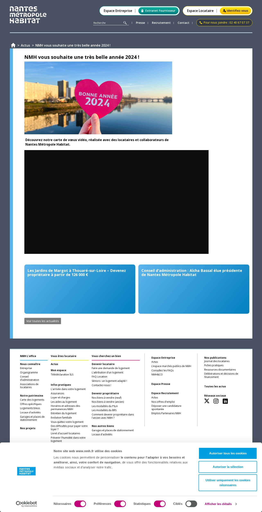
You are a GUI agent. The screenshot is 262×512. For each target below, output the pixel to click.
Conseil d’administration (29, 378)
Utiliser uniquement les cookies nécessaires (228, 482)
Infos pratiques (61, 385)
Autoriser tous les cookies (228, 453)
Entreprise (26, 368)
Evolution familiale (61, 417)
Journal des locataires (216, 361)
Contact (183, 23)
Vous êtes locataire (63, 356)
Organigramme (29, 372)
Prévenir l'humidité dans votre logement (68, 439)
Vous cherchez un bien (106, 356)
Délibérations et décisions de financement (221, 375)
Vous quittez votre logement (67, 422)
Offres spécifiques (30, 404)
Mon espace (58, 370)
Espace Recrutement (165, 393)
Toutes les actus (215, 386)
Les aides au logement (64, 402)
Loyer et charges (60, 397)
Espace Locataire (200, 11)
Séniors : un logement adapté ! (109, 381)
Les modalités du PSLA (105, 406)
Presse (140, 23)
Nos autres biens (103, 426)
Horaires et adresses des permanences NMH (65, 407)
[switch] (120, 504)
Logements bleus (30, 408)
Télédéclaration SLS (62, 374)
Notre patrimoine (31, 395)
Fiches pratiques (213, 365)
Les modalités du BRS (104, 410)
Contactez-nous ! (101, 385)
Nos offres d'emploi (163, 402)
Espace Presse (160, 384)
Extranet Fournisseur (160, 11)
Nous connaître (30, 364)
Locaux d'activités (30, 412)
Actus (54, 364)
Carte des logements (32, 399)
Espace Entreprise (118, 11)
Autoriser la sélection (228, 467)
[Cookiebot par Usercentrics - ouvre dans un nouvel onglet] (26, 504)
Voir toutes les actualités (42, 321)
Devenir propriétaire (105, 393)
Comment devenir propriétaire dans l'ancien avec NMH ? (113, 416)
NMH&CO (157, 374)
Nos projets (27, 428)
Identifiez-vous (237, 11)
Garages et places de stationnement (32, 418)
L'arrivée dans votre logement (68, 389)
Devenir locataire (103, 364)
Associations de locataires (29, 386)
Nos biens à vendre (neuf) (106, 397)
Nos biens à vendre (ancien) (108, 402)
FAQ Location (99, 376)
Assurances (57, 393)
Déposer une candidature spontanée (166, 407)
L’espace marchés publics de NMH (171, 366)
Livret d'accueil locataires (65, 433)
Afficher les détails (218, 504)
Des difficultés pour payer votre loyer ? (69, 427)
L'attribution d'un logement (107, 372)
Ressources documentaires (220, 369)
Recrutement (161, 23)
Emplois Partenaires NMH (166, 413)
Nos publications (215, 357)
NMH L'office (28, 356)
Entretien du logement (63, 413)
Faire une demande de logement (111, 368)
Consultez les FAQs (162, 370)
